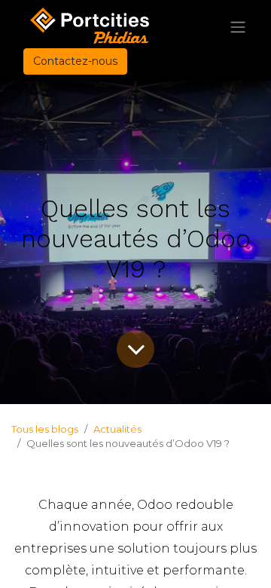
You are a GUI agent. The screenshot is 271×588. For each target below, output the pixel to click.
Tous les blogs (44, 429)
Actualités (117, 429)
